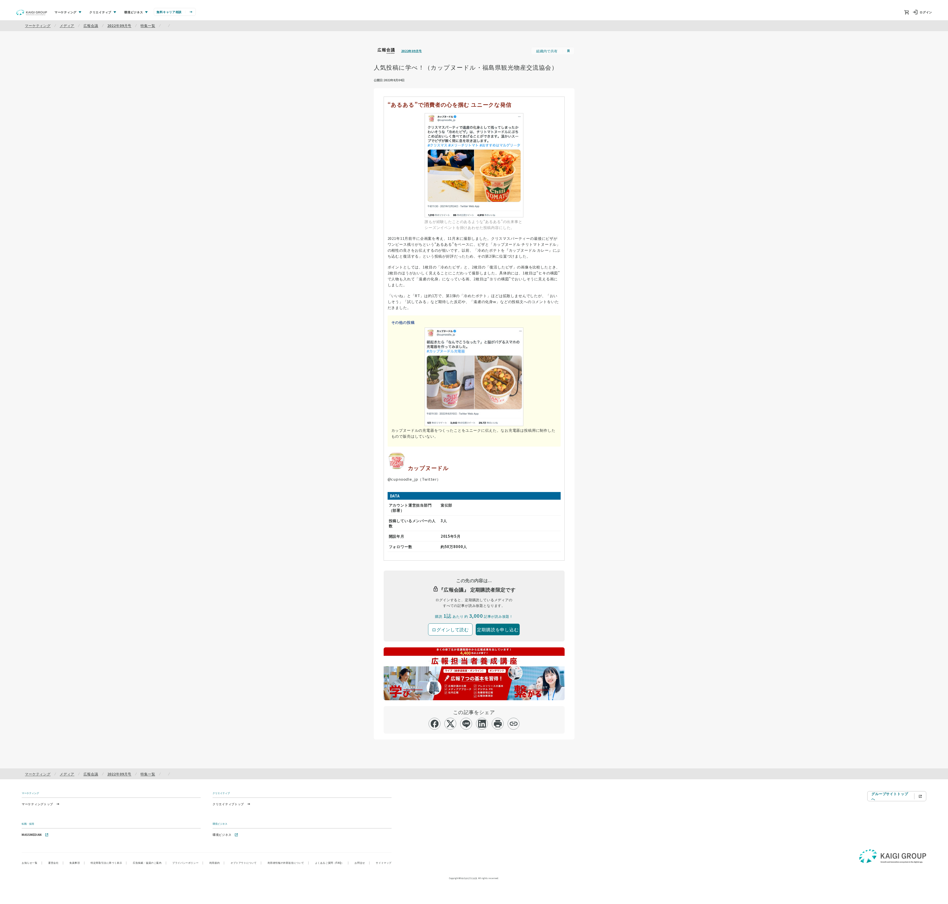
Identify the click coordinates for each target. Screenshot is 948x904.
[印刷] (497, 723)
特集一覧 (147, 25)
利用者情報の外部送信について (288, 862)
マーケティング (38, 25)
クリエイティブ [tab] (100, 12)
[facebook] (434, 723)
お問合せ (362, 862)
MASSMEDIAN (32, 834)
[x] (450, 723)
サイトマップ (384, 862)
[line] (466, 723)
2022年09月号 (119, 25)
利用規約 (217, 862)
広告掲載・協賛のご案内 (149, 862)
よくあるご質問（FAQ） (332, 862)
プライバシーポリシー (187, 862)
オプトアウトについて (246, 862)
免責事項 (77, 862)
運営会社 (55, 862)
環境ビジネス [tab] (133, 12)
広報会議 (90, 25)
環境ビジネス (222, 834)
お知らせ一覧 (32, 862)
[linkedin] (482, 723)
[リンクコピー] (513, 723)
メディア (67, 25)
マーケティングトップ (37, 804)
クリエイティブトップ (228, 804)
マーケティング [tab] (66, 12)
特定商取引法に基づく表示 (109, 862)
